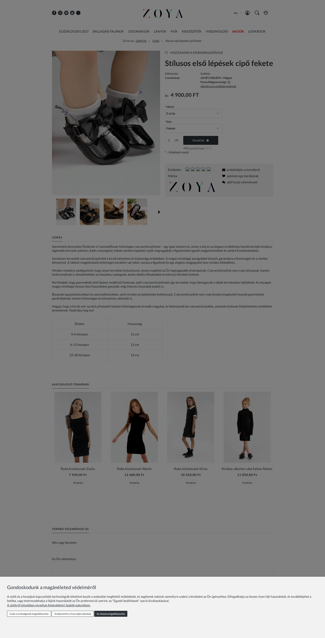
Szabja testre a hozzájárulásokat (72, 613)
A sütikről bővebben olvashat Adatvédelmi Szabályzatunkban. (49, 605)
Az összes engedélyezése (111, 613)
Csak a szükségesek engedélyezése (29, 613)
